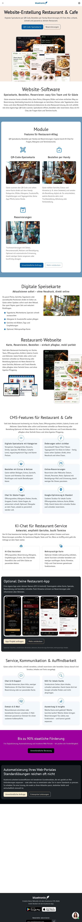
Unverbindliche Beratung (41, 750)
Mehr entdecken (53, 265)
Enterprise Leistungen (39, 794)
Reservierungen (52, 27)
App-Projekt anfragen (14, 641)
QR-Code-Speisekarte (32, 27)
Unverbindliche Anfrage (32, 265)
